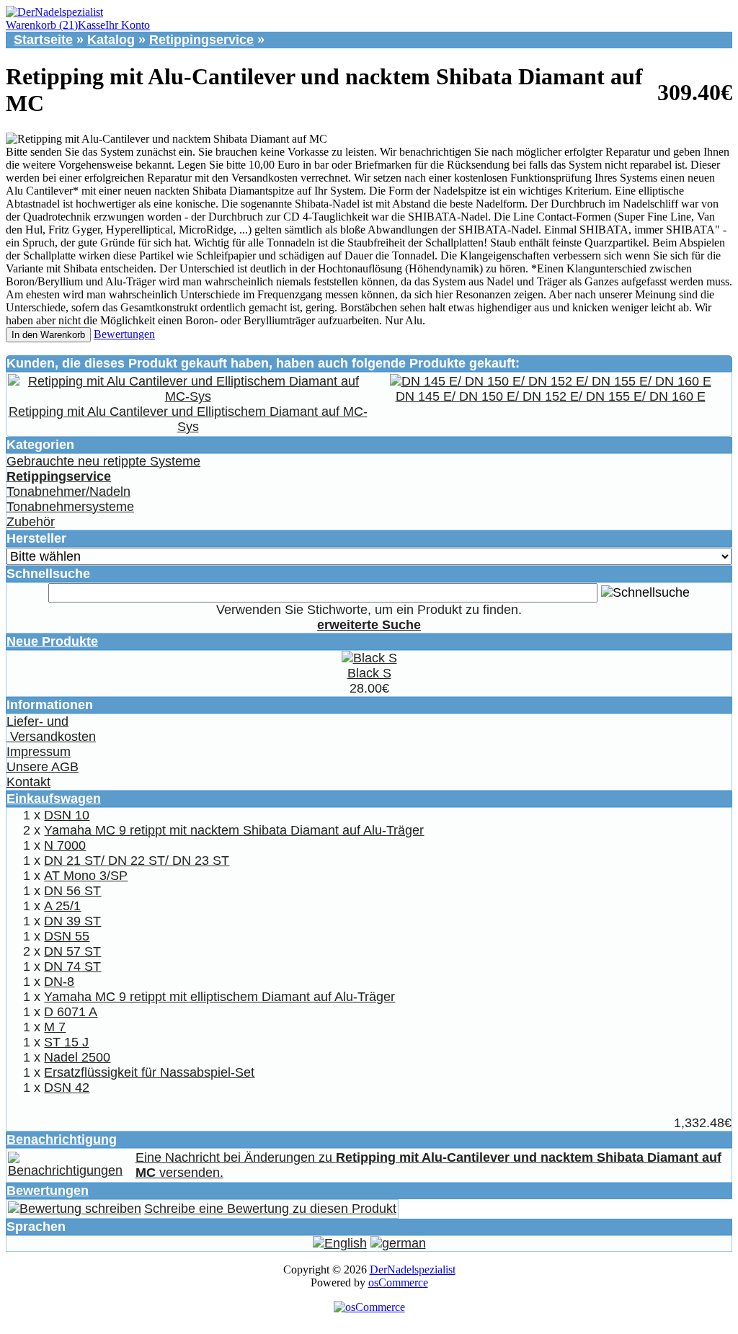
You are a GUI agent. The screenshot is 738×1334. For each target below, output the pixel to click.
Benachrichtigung (61, 1139)
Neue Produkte (52, 641)
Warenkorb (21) (42, 25)
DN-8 (59, 981)
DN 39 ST (72, 921)
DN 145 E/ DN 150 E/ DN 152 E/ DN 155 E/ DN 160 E (551, 396)
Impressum (38, 751)
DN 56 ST (72, 891)
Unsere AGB (42, 767)
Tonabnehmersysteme (70, 506)
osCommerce (398, 1282)
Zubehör (30, 522)
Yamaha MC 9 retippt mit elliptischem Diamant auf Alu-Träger (219, 997)
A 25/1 (62, 906)
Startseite (43, 39)
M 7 (55, 1027)
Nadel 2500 (77, 1057)
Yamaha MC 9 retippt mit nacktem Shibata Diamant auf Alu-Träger (234, 830)
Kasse (91, 25)
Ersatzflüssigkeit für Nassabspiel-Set (149, 1072)
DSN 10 (66, 815)
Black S (369, 673)
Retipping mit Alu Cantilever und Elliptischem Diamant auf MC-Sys (188, 419)
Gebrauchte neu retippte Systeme (103, 461)
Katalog (111, 39)
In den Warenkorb (48, 334)
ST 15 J (66, 1042)
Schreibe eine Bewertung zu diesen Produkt (270, 1208)
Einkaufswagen (53, 798)
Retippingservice (201, 39)
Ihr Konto (127, 25)
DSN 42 (66, 1087)
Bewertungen (124, 334)
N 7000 (65, 845)
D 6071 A (70, 1012)
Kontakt (28, 782)
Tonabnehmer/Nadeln (68, 491)
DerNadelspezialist (412, 1269)
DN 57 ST (72, 951)
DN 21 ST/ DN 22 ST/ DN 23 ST (136, 860)
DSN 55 (66, 936)
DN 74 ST (72, 966)
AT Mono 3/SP (86, 875)
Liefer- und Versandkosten (51, 729)
